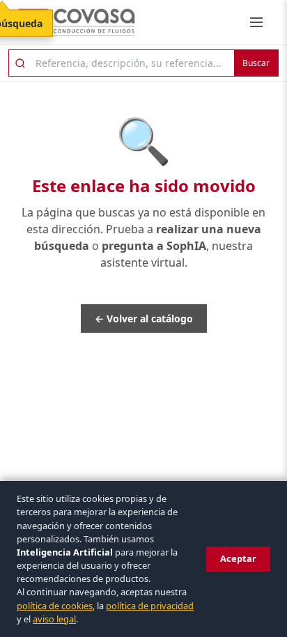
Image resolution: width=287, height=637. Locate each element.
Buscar (256, 63)
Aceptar (238, 558)
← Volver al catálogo (144, 318)
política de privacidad (150, 605)
